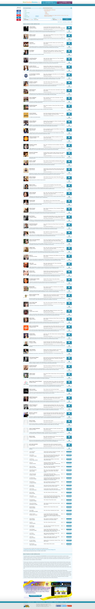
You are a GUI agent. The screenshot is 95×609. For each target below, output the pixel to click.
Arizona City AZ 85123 (32, 489)
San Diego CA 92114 (32, 248)
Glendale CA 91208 (32, 272)
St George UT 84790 (32, 398)
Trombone (56, 50)
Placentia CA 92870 (32, 193)
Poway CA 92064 (32, 413)
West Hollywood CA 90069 (33, 511)
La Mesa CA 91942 (32, 43)
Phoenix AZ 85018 (32, 507)
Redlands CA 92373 (32, 319)
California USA (36, 23)
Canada (31, 564)
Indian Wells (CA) (32, 549)
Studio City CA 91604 (32, 467)
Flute (47, 50)
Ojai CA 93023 (31, 51)
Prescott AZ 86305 (32, 445)
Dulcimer (51, 152)
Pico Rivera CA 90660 (32, 478)
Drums (45, 136)
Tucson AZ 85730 (32, 209)
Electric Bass (61, 412)
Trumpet (59, 50)
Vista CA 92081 (31, 526)
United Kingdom (36, 564)
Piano (44, 42)
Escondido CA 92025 (32, 382)
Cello (44, 503)
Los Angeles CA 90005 (32, 358)
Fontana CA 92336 (32, 523)
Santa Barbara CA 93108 (33, 504)
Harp (44, 533)
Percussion (57, 152)
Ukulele (50, 66)
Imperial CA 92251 (32, 537)
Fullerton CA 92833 (32, 295)
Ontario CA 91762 (32, 169)
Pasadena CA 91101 (32, 463)
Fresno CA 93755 (32, 534)
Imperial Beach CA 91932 (33, 114)
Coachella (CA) (38, 549)
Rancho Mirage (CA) (51, 549)
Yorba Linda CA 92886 (32, 544)
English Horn (48, 200)
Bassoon (48, 152)
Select (37, 16)
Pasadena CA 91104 (32, 541)
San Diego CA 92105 (32, 59)
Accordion (50, 42)
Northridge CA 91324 (32, 350)
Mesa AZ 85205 (31, 486)
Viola (46, 58)
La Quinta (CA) (26, 549)
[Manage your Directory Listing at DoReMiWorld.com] (64, 2)
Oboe (44, 200)
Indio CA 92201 (31, 452)
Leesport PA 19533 (32, 35)
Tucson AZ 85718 (32, 201)
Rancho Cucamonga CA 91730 (34, 67)
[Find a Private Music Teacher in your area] (49, 2)
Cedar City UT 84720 (32, 366)
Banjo (63, 168)
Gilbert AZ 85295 (31, 90)
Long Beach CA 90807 (32, 500)
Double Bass (57, 412)
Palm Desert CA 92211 (32, 287)
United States (27, 564)
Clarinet (45, 50)
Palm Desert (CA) (45, 549)
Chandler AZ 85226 (32, 122)
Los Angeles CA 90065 (32, 342)
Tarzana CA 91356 (32, 153)
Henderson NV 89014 (32, 240)
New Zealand (51, 564)
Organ (54, 152)
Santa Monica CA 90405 (33, 390)
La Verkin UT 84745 (32, 437)
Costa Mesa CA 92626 (32, 530)
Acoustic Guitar (51, 168)
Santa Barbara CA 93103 (33, 256)
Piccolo (47, 113)
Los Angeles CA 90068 (32, 264)
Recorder (49, 485)
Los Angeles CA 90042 (32, 137)
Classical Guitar (46, 168)
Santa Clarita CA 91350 (33, 185)
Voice (53, 66)
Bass (49, 341)
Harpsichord (46, 462)
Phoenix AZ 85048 (32, 98)
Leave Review (69, 456)
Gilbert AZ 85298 (32, 519)
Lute (54, 216)
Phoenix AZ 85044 (32, 374)
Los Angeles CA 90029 (32, 217)
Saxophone (52, 50)
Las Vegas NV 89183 (32, 482)
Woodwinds (50, 113)
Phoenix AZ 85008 (32, 161)
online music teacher (39, 558)
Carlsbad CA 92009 (32, 106)
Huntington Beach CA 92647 (33, 311)
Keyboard (47, 42)
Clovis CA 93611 (31, 145)
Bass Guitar (60, 168)
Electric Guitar (56, 168)
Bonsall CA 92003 (32, 493)
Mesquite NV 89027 (32, 303)
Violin (44, 34)
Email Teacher (69, 451)
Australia (40, 564)
